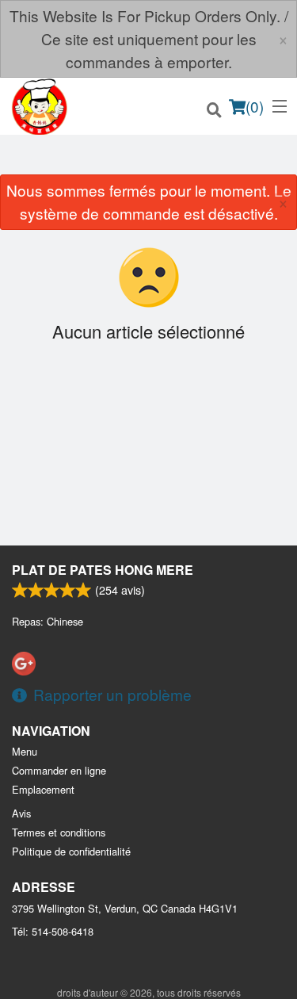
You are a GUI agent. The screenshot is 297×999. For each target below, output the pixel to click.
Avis (21, 813)
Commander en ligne (59, 770)
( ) (255, 106)
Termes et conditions (58, 832)
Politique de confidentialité (71, 851)
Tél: (52, 931)
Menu (24, 751)
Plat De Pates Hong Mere (102, 570)
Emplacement (43, 789)
